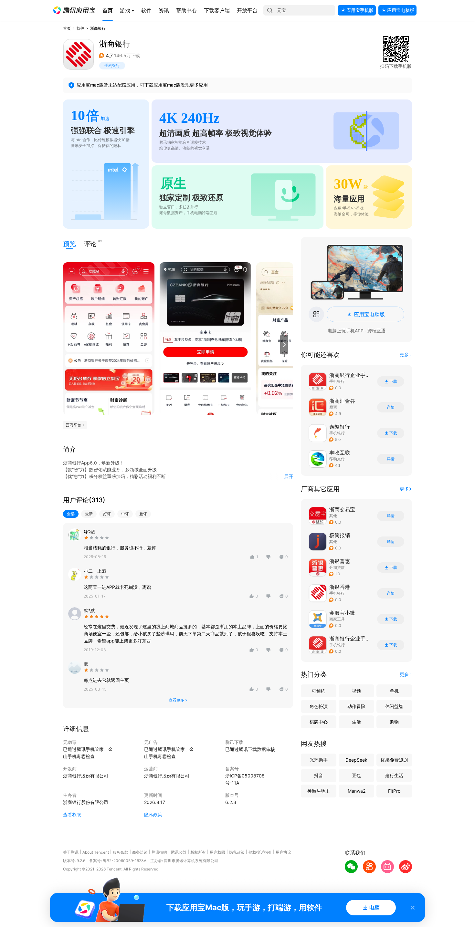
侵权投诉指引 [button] (260, 852)
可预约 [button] (318, 690)
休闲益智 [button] (394, 706)
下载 (393, 381)
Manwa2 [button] (356, 791)
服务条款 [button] (120, 852)
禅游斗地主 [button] (318, 791)
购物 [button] (394, 721)
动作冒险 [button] (356, 706)
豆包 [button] (356, 775)
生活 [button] (356, 721)
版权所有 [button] (198, 852)
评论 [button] (90, 243)
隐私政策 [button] (153, 814)
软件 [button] (80, 28)
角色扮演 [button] (319, 706)
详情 (391, 407)
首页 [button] (67, 28)
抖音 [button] (318, 775)
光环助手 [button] (319, 760)
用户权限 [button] (217, 852)
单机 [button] (394, 690)
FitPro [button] (394, 791)
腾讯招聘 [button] (159, 852)
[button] (74, 10)
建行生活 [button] (394, 775)
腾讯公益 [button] (178, 852)
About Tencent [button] (95, 852)
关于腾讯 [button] (71, 852)
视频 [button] (356, 690)
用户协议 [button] (283, 852)
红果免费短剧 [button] (394, 760)
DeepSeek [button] (356, 760)
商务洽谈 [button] (140, 852)
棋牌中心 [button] (319, 721)
